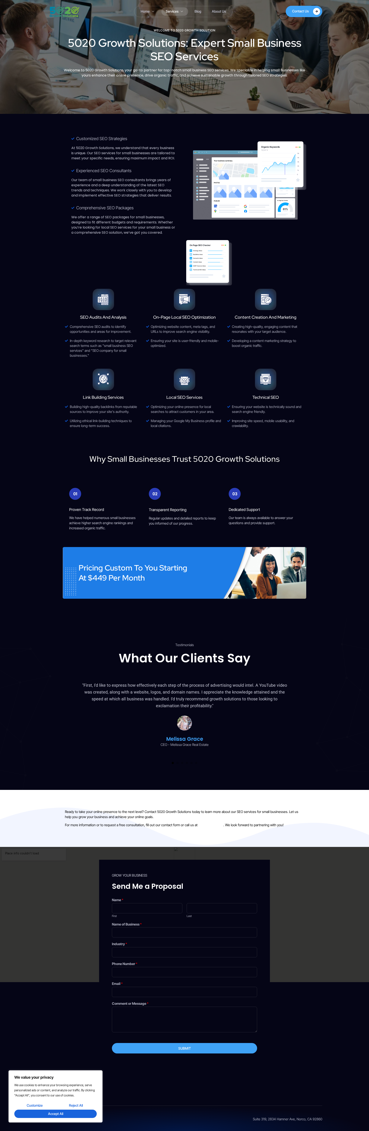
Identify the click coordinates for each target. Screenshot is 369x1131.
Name (117, 900)
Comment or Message (130, 1003)
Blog (198, 11)
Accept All (55, 1114)
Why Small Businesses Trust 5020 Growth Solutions (184, 458)
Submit (184, 1048)
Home (145, 11)
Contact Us (300, 11)
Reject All (76, 1105)
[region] (55, 1096)
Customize (35, 1105)
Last (189, 916)
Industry (119, 944)
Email (117, 983)
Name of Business (127, 924)
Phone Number (124, 964)
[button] (173, 763)
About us (219, 11)
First (114, 916)
